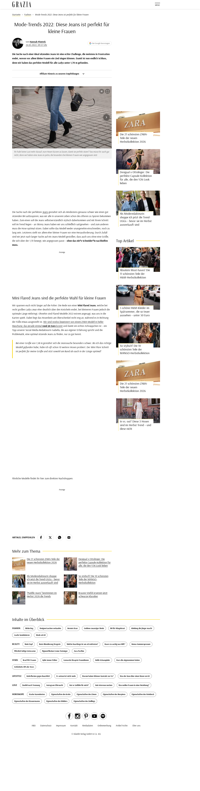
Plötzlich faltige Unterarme (25, 651)
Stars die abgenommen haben (128, 660)
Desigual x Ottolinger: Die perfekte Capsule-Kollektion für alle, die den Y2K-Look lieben (94, 562)
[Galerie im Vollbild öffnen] (107, 91)
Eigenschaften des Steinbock (143, 694)
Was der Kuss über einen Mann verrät (135, 676)
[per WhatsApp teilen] (59, 537)
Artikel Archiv (122, 725)
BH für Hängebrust (117, 628)
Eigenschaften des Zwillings (84, 701)
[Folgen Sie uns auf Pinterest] (86, 716)
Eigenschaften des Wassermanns (27, 701)
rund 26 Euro (49, 325)
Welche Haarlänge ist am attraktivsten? (82, 644)
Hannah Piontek (38, 41)
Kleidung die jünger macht (141, 628)
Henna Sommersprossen (140, 644)
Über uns (136, 725)
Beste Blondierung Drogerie (49, 644)
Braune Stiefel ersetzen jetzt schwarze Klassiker (92, 594)
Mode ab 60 (41, 635)
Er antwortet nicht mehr (66, 676)
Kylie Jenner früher (49, 660)
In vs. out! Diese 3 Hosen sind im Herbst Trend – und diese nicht (135, 424)
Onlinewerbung (104, 725)
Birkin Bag (29, 628)
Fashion (16, 628)
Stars (15, 660)
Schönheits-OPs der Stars (24, 667)
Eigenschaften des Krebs (60, 694)
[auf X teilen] (50, 537)
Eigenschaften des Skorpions (114, 694)
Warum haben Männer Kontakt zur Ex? (97, 676)
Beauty (16, 644)
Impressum (61, 725)
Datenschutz (45, 725)
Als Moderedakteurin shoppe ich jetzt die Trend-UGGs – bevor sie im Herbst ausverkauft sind (43, 579)
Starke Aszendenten (37, 694)
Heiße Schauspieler (102, 660)
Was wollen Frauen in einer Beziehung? (134, 685)
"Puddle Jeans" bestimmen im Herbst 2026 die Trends (42, 594)
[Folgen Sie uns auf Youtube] (94, 716)
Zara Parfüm (79, 651)
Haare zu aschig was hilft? (115, 644)
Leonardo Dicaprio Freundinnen (76, 660)
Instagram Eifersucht (54, 685)
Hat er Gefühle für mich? (79, 685)
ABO (34, 725)
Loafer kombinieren (22, 635)
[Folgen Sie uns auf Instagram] (77, 716)
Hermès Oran (72, 628)
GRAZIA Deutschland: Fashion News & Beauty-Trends (21, 4)
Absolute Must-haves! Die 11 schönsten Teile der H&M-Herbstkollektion (135, 273)
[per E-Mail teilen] (68, 537)
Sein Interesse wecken (103, 685)
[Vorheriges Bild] (17, 117)
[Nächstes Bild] (106, 117)
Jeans (45, 211)
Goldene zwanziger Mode (94, 628)
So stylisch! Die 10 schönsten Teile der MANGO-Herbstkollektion (93, 579)
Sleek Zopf (29, 644)
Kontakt (74, 725)
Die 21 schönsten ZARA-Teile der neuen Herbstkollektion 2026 (43, 560)
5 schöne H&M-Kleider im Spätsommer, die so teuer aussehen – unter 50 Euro (135, 311)
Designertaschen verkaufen (50, 628)
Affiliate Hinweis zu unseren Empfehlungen (60, 73)
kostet (59, 325)
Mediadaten (87, 725)
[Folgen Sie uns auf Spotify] (103, 716)
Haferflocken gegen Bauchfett (38, 676)
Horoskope (18, 694)
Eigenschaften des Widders (56, 701)
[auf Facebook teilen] (41, 537)
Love (14, 685)
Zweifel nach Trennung (31, 685)
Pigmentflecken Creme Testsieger (55, 651)
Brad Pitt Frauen (29, 660)
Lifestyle (17, 676)
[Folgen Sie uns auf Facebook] (69, 716)
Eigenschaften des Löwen (86, 694)
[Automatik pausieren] (101, 91)
